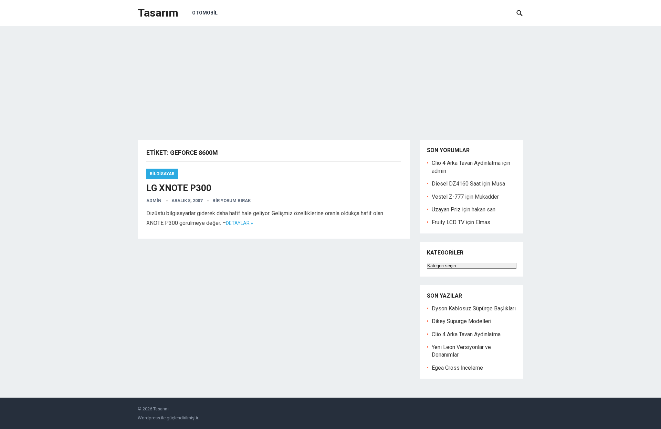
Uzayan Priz (446, 209)
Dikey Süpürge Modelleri (461, 321)
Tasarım (158, 12)
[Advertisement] (330, 77)
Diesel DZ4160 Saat (456, 183)
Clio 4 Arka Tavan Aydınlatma (466, 163)
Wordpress (149, 417)
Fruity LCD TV (448, 222)
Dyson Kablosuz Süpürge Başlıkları (474, 308)
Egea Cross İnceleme (457, 368)
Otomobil (205, 13)
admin (153, 200)
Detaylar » (239, 223)
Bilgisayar (162, 173)
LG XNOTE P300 (178, 188)
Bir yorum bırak (231, 200)
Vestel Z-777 (448, 196)
